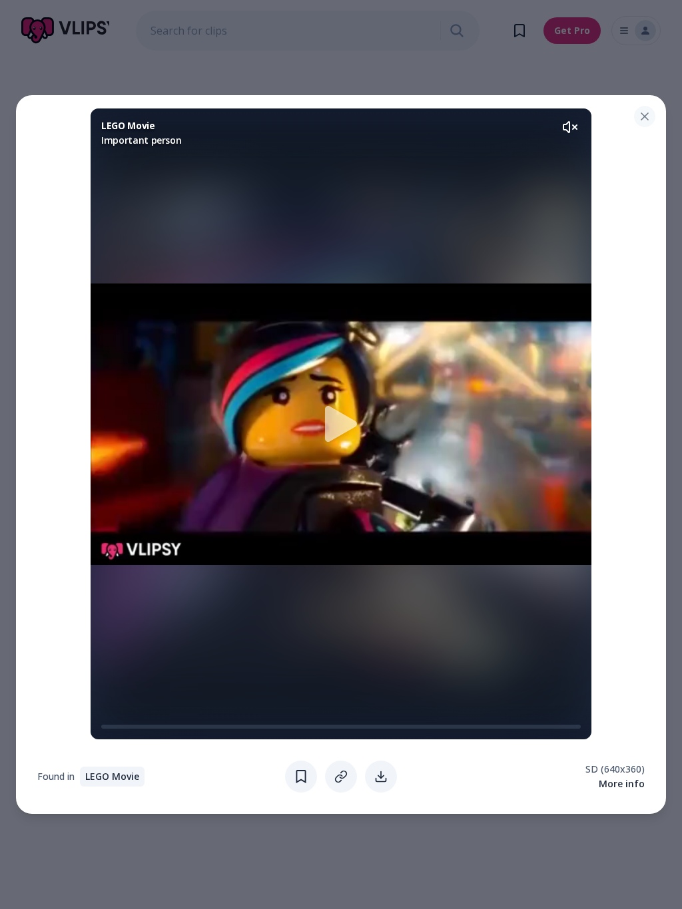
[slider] (106, 726)
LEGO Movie (112, 776)
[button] (341, 423)
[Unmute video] (570, 127)
